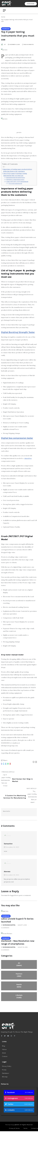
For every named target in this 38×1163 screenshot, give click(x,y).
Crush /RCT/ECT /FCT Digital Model (17, 181)
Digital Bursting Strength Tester (15, 177)
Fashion (19, 975)
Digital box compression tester (15, 179)
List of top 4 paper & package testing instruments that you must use (15, 174)
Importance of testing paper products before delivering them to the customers (17, 170)
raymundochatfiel (9, 925)
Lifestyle (19, 996)
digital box (28, 458)
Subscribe (30, 3)
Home (3, 17)
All (19, 964)
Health (19, 985)
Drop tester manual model (15, 183)
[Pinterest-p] (14, 1036)
